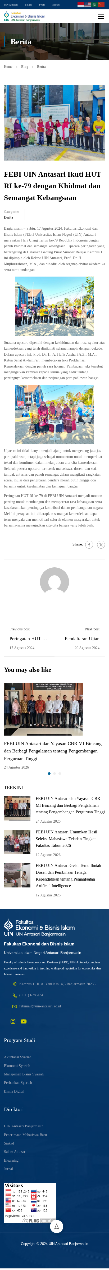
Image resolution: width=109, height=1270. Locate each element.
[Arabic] (94, 4)
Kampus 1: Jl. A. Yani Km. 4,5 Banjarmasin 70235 (57, 984)
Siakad (56, 4)
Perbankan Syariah (18, 1083)
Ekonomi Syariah (17, 1066)
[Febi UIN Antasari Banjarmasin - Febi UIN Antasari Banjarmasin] (25, 16)
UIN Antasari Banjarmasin (23, 1126)
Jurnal (8, 1169)
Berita (41, 67)
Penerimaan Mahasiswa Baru (25, 1135)
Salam (28, 4)
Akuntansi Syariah (17, 1057)
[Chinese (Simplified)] (101, 4)
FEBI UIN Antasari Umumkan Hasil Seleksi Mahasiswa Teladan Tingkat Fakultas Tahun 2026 (66, 839)
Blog (24, 67)
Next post (92, 629)
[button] (49, 773)
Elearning (11, 1160)
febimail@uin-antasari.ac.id (40, 1006)
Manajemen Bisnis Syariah (24, 1074)
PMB (42, 4)
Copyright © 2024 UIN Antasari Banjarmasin (54, 1244)
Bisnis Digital (14, 1091)
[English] (87, 4)
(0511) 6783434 (31, 995)
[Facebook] (89, 545)
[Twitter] (101, 545)
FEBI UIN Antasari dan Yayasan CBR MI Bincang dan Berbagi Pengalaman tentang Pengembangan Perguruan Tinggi (53, 751)
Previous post (20, 629)
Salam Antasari (15, 1152)
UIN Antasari (11, 4)
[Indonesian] (81, 4)
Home (8, 67)
